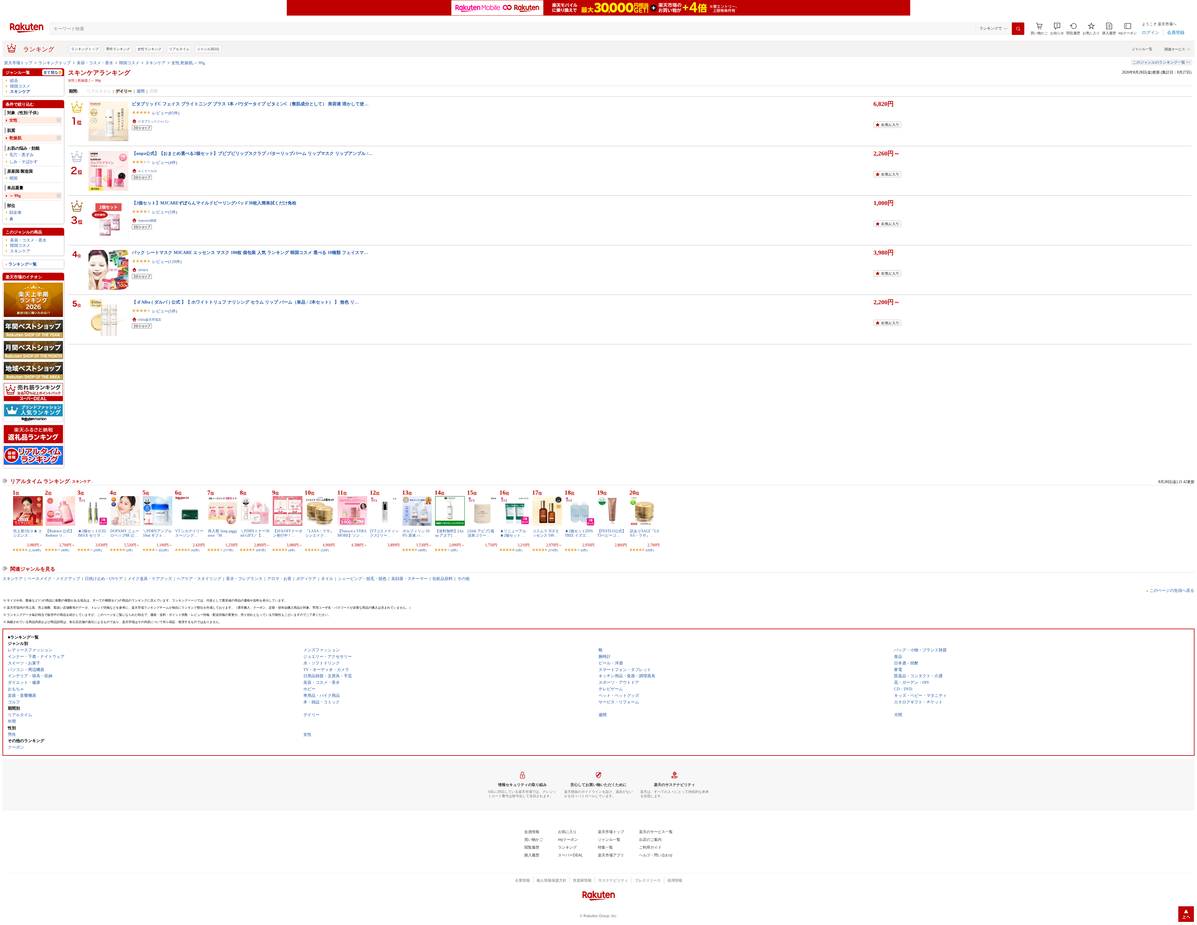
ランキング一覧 (22, 264)
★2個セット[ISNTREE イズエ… (579, 533)
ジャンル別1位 (208, 49)
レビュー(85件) (165, 113)
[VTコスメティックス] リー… (384, 533)
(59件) (650, 550)
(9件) (454, 550)
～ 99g (15, 195)
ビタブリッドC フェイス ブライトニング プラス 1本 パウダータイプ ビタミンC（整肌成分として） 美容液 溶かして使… (250, 103)
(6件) (584, 550)
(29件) (98, 550)
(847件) (261, 550)
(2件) (129, 550)
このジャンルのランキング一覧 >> (1161, 62)
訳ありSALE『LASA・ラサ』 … (644, 533)
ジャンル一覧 (1142, 49)
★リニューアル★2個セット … (513, 533)
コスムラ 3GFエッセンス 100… (545, 533)
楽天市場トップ (18, 62)
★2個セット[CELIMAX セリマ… (92, 533)
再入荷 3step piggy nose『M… (222, 533)
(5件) (519, 550)
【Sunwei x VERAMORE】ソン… (352, 533)
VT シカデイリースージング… (189, 533)
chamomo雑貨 (147, 220)
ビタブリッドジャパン (153, 121)
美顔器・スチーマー (409, 578)
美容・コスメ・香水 (95, 62)
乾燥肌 (15, 138)
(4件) (291, 550)
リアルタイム (179, 49)
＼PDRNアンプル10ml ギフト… (157, 533)
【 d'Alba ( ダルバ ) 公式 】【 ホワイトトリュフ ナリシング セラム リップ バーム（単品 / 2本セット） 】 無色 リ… (245, 302)
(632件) (163, 550)
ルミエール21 (147, 171)
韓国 (13, 178)
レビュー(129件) (166, 261)
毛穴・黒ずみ (21, 154)
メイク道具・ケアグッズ (149, 578)
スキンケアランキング (99, 72)
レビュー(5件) (164, 212)
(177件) (228, 550)
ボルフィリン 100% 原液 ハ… (416, 533)
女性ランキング (149, 49)
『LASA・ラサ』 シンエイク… (319, 533)
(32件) (325, 550)
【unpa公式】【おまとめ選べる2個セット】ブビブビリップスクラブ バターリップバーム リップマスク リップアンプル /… (252, 153)
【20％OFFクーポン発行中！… (287, 533)
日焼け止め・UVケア (104, 578)
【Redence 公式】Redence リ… (60, 533)
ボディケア (306, 578)
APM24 (143, 270)
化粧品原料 (442, 578)
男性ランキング (118, 49)
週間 (141, 91)
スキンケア (155, 62)
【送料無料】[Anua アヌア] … (449, 533)
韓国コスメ (129, 62)
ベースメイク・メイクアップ (53, 578)
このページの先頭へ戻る (1172, 590)
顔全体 (15, 212)
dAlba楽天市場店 (149, 319)
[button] (1057, 28)
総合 (14, 80)
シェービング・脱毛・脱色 (362, 578)
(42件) (195, 550)
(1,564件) (35, 550)
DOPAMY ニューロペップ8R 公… (124, 533)
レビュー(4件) (164, 162)
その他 (463, 578)
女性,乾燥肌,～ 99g (188, 62)
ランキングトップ (85, 49)
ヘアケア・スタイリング (199, 578)
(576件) (553, 550)
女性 (13, 120)
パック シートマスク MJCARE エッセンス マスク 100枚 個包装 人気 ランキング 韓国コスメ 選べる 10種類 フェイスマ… (250, 252)
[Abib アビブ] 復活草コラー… (481, 533)
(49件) (65, 550)
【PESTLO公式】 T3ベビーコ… (611, 533)
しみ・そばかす (23, 161)
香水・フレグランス (244, 578)
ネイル (327, 578)
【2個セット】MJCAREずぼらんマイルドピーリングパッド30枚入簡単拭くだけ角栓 (214, 202)
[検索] (1018, 28)
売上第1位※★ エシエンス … (27, 533)
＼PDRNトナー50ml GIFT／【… (254, 533)
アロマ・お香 (279, 578)
